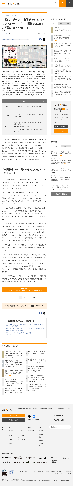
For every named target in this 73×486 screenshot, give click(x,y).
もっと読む (8, 335)
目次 (24, 101)
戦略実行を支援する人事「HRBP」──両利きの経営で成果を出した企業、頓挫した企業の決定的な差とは (13, 363)
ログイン (62, 131)
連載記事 (11, 443)
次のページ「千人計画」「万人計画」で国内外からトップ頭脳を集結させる (24, 289)
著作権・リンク (28, 471)
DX (19, 433)
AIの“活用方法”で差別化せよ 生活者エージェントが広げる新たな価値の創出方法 (37, 361)
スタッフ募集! (37, 471)
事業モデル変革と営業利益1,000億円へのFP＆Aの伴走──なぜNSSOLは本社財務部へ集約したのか (14, 373)
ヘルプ (21, 471)
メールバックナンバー (62, 122)
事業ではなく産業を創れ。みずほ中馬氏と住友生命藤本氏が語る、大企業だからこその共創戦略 (60, 179)
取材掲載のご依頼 (59, 420)
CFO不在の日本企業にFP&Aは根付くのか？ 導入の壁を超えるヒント (37, 353)
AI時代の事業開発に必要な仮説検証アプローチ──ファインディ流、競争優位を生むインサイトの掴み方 (61, 187)
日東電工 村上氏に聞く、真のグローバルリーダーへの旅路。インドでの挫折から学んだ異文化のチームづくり (13, 354)
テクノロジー (21, 439)
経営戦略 (20, 430)
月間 (68, 23)
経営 (4, 39)
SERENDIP (5, 33)
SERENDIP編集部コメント (21, 126)
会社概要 (59, 471)
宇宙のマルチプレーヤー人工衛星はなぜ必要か (19, 333)
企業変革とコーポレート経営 (41, 442)
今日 (54, 23)
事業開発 (11, 430)
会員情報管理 (45, 471)
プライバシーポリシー (59, 473)
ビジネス (20, 39)
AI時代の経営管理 (41, 431)
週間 (61, 23)
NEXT (34, 297)
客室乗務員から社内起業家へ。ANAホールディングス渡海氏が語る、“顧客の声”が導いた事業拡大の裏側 (37, 378)
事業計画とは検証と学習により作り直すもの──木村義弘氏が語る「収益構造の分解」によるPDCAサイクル (37, 387)
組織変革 (11, 433)
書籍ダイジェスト (11, 39)
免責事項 (53, 471)
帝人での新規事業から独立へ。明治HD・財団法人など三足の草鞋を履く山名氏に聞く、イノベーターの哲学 (37, 369)
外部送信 (69, 473)
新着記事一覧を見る (61, 194)
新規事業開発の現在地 (41, 436)
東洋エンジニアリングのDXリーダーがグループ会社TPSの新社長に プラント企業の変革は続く (13, 391)
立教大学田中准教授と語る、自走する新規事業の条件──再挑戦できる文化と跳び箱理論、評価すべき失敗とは (14, 382)
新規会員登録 (61, 126)
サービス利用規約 (67, 471)
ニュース (66, 146)
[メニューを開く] (3, 3)
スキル (26, 39)
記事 (56, 146)
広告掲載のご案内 (59, 415)
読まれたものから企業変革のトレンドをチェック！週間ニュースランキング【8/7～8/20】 (61, 170)
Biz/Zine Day (31, 430)
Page (7, 116)
